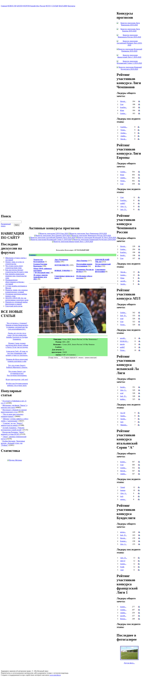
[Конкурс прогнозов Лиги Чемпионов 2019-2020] (87, 233)
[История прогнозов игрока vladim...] (138, 136)
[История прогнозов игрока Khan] (139, 111)
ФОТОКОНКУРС (62, 265)
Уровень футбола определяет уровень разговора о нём (17, 360)
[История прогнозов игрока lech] (139, 422)
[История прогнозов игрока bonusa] (139, 491)
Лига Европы (81, 261)
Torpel (122, 487)
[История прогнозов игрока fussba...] (139, 416)
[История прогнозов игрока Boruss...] (139, 619)
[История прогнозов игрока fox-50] (139, 413)
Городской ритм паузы (13, 306)
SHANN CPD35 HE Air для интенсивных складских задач (16, 299)
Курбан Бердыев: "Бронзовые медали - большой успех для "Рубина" (13, 443)
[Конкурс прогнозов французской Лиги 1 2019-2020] (72, 241)
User (121, 104)
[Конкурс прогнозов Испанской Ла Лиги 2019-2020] (96, 237)
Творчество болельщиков (38, 261)
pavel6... (123, 281)
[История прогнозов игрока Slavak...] (139, 102)
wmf (121, 319)
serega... (123, 499)
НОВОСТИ (11, 6)
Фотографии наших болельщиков (84, 265)
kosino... (123, 275)
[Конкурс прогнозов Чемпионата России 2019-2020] (90, 235)
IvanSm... (123, 107)
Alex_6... (123, 206)
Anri (122, 570)
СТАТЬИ (54, 6)
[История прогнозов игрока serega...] (139, 500)
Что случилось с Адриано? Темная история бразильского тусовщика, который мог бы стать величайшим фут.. (17, 326)
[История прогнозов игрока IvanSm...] (139, 108)
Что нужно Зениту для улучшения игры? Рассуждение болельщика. (17, 373)
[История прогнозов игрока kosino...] (139, 275)
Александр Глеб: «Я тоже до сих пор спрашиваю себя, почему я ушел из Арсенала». (17, 353)
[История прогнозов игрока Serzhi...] (139, 256)
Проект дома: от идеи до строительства (14, 263)
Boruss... (123, 619)
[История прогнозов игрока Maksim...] (139, 425)
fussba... (123, 416)
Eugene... (123, 541)
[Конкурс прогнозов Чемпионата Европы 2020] (53, 233)
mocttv (122, 344)
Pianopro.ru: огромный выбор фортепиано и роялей (16, 303)
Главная (4, 6)
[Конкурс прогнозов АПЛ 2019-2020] (52, 237)
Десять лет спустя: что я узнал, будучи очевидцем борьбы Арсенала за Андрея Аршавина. (17, 336)
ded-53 (122, 561)
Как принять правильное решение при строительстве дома (16, 276)
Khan (122, 110)
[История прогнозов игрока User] (139, 105)
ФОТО (48, 6)
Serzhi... (123, 255)
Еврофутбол (34, 6)
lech (121, 422)
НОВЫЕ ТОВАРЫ (62, 270)
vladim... (123, 136)
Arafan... (123, 113)
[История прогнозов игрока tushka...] (139, 399)
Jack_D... (123, 209)
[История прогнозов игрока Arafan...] (139, 114)
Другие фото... (129, 663)
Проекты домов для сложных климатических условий (16, 291)
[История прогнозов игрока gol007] (139, 204)
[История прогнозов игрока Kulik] (139, 567)
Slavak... (123, 101)
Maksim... (123, 425)
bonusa (122, 490)
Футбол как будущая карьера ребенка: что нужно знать (17, 384)
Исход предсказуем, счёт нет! (17, 379)
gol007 (122, 203)
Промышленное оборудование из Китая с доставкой (14, 282)
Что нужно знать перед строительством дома (14, 267)
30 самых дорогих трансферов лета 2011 (40, 277)
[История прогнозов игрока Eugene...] (139, 541)
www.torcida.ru (55, 675)
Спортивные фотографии (100, 270)
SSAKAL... (124, 341)
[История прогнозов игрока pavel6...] (139, 281)
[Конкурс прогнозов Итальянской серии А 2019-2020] (50, 239)
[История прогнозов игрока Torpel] (139, 487)
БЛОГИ (20, 6)
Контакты (71, 6)
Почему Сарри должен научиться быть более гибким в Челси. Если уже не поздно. (17, 345)
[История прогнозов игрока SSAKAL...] (139, 341)
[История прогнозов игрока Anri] (139, 570)
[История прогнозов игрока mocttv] (139, 344)
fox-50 (122, 413)
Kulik (122, 567)
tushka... (123, 399)
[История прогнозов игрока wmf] (139, 319)
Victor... (123, 130)
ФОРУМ (26, 6)
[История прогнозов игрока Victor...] (138, 130)
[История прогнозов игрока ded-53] (139, 561)
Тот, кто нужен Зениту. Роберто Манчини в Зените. (17, 366)
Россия (42, 6)
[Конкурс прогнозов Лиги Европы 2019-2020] (52, 235)
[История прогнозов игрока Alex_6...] (139, 207)
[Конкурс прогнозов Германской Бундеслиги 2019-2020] (94, 239)
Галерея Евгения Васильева (40, 265)
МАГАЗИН (63, 6)
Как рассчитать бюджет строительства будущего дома (16, 271)
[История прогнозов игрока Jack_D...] (139, 210)
